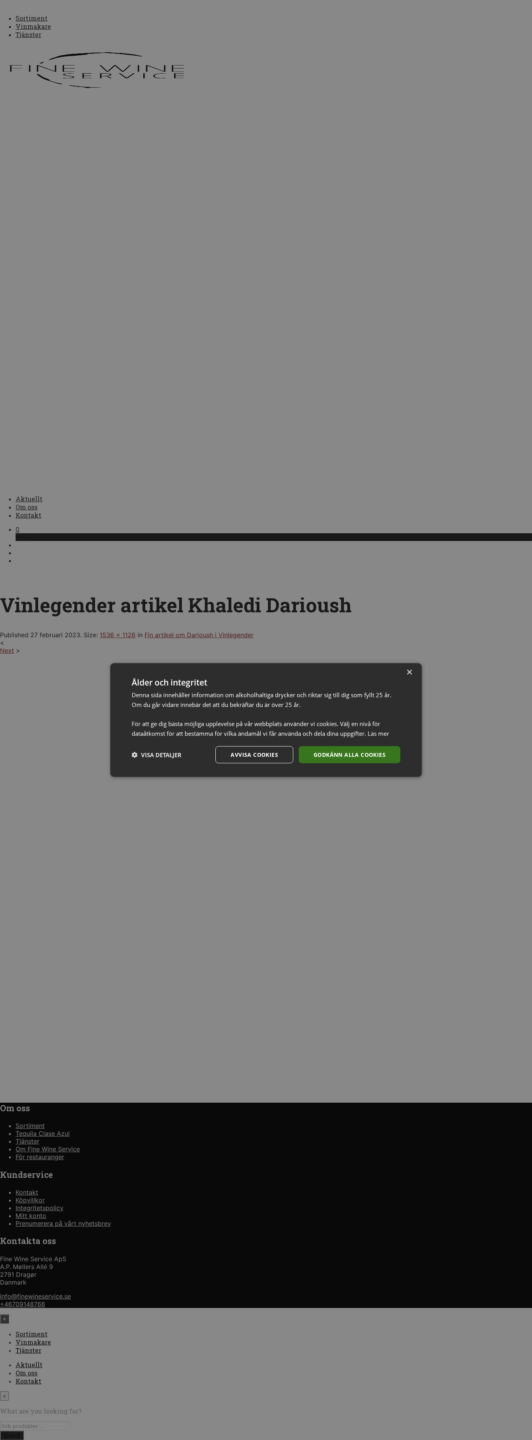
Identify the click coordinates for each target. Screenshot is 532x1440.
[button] (156, 754)
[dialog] (266, 720)
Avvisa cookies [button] (254, 754)
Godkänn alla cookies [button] (350, 754)
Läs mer (378, 733)
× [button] (409, 672)
